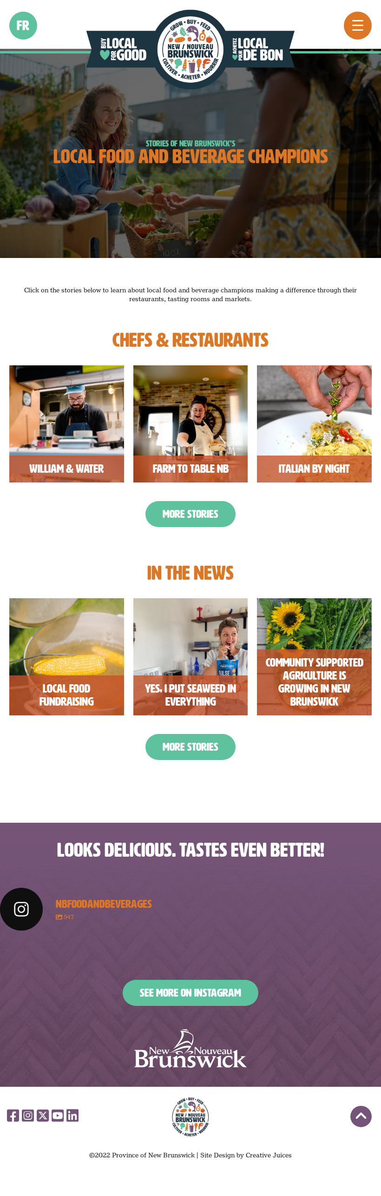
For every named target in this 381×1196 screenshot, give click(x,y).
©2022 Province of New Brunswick (142, 1155)
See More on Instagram (190, 993)
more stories (190, 514)
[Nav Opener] (358, 26)
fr (23, 25)
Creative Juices (269, 1155)
